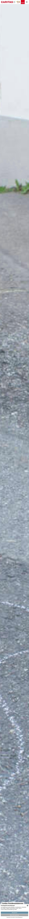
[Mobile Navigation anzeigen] (27, 2)
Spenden (22, 2)
